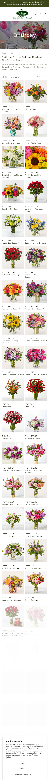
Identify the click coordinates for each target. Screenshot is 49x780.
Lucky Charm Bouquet (11, 600)
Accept (23, 763)
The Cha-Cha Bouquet (34, 536)
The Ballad (29, 407)
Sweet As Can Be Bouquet (36, 375)
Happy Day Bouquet (10, 243)
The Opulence (7, 439)
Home (4, 53)
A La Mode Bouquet (33, 730)
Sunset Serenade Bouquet (36, 341)
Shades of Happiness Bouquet (10, 110)
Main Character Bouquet (12, 666)
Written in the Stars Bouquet (33, 471)
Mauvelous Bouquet (10, 504)
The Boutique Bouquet (11, 470)
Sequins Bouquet (32, 632)
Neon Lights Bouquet (11, 309)
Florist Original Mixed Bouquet (34, 176)
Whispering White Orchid (13, 730)
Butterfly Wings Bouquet (36, 243)
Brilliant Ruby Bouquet (12, 275)
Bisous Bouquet (31, 600)
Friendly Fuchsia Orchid (35, 698)
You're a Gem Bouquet (34, 309)
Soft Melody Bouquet (11, 143)
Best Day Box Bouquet (11, 209)
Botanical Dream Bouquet (32, 276)
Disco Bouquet (31, 109)
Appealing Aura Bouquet (35, 568)
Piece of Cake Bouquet (34, 143)
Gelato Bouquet (31, 504)
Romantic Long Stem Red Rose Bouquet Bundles (13, 633)
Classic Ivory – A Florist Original (12, 176)
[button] (35, 13)
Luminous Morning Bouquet (10, 342)
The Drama (6, 407)
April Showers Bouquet (12, 568)
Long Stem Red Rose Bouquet (34, 210)
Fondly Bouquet (8, 536)
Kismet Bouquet (32, 666)
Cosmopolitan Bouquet (12, 698)
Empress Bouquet (32, 439)
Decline (23, 769)
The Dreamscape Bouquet (13, 375)
